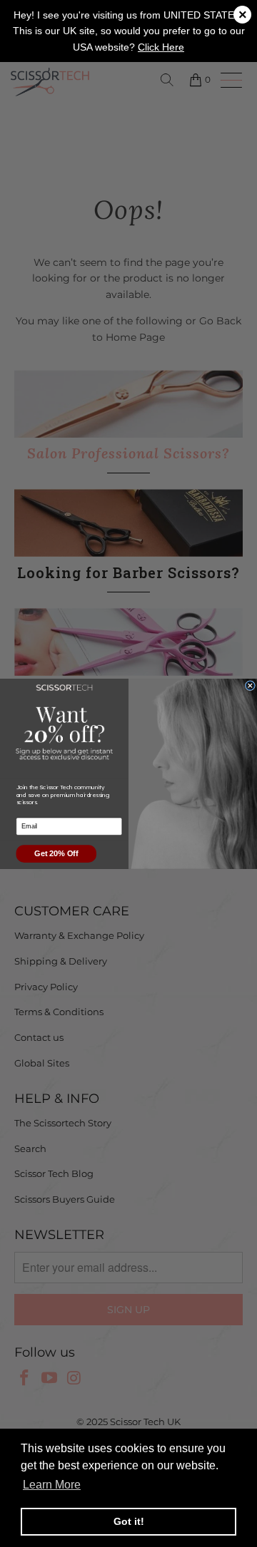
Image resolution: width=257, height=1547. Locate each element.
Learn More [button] (52, 1485)
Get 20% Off (56, 853)
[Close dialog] (250, 685)
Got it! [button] (129, 1521)
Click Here (161, 47)
